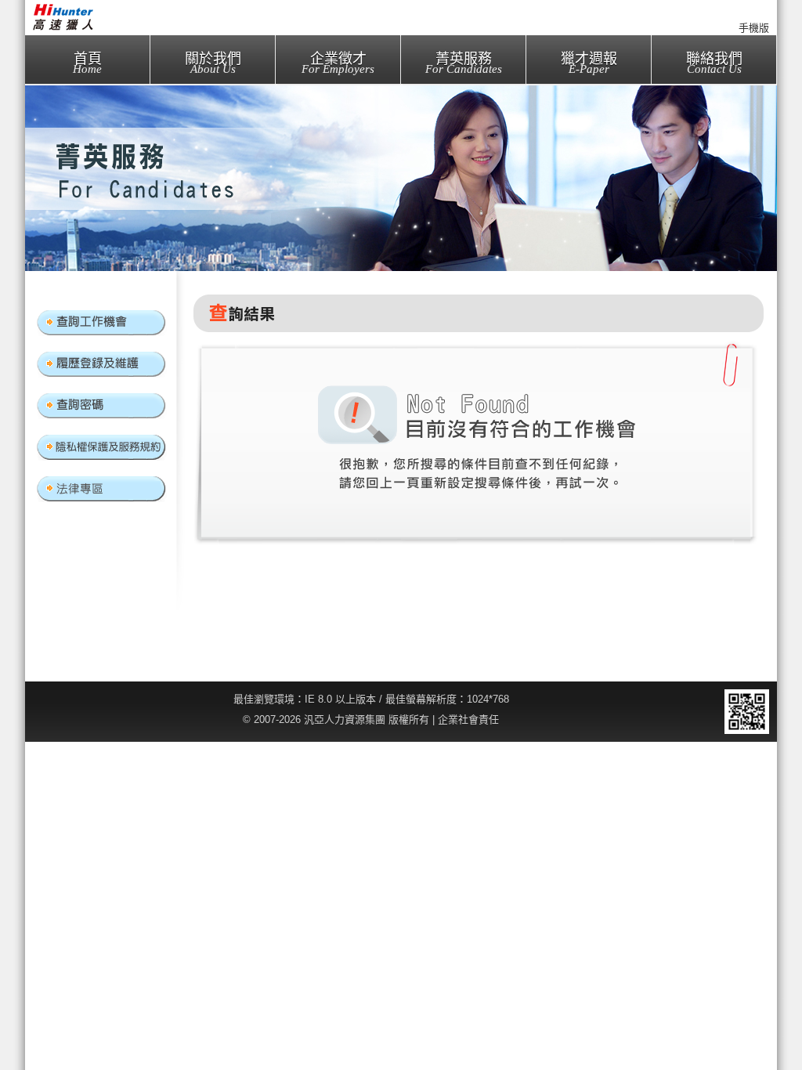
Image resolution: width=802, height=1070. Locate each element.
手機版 (754, 28)
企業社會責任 (468, 719)
